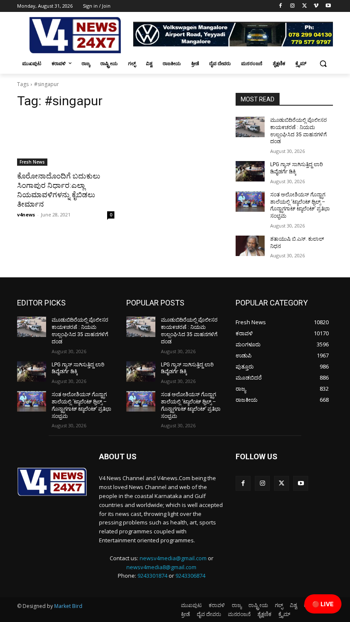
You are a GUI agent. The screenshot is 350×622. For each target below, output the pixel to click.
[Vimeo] (316, 6)
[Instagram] (293, 6)
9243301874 (152, 575)
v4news (26, 214)
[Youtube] (328, 6)
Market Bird (68, 606)
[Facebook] (281, 6)
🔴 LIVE (323, 604)
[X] (304, 6)
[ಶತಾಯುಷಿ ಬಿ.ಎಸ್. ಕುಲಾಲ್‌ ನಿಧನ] (250, 246)
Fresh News (32, 162)
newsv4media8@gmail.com (161, 567)
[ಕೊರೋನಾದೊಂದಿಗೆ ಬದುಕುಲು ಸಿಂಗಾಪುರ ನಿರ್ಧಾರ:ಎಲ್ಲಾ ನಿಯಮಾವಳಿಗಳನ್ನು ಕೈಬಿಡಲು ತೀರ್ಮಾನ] (65, 141)
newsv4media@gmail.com (173, 558)
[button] (323, 64)
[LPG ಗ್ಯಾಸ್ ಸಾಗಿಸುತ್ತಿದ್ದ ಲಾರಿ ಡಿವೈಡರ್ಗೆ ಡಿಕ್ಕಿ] (250, 171)
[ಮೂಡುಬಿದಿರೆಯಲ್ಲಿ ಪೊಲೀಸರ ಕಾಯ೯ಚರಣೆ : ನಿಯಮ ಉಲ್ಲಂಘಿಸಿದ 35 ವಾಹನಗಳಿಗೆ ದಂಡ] (250, 127)
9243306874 (190, 575)
